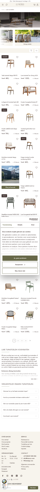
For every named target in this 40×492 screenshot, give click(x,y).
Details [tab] (20, 225)
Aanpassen (19, 264)
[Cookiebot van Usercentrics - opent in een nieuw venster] (29, 219)
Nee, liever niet (20, 271)
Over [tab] (32, 225)
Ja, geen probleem (20, 258)
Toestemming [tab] (7, 225)
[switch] (4, 487)
